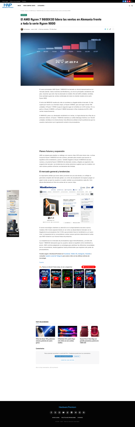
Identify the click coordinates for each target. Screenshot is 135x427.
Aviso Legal (5, 1)
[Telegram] (23, 101)
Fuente (41, 262)
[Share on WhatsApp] (107, 29)
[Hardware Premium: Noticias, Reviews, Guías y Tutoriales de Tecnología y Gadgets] (8, 6)
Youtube (87, 254)
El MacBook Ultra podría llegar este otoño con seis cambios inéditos (66, 341)
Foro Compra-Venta (29, 6)
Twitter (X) (74, 254)
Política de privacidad (15, 1)
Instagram (81, 254)
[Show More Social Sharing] (113, 29)
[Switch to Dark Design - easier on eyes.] (129, 5)
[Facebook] (23, 93)
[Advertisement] (67, 136)
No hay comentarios (44, 29)
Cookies (24, 1)
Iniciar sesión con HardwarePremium (64, 356)
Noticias (27, 10)
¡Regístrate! (76, 356)
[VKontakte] (23, 119)
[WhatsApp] (23, 112)
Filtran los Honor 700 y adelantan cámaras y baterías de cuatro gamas (45, 341)
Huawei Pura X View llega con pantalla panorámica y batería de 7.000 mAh (89, 341)
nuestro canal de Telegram (54, 256)
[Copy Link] (110, 29)
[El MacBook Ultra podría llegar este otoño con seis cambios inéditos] (67, 331)
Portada (22, 10)
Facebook (67, 254)
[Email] (23, 108)
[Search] (132, 5)
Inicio (19, 6)
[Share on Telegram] (105, 29)
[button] (44, 278)
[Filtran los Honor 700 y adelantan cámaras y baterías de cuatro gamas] (45, 331)
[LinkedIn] (23, 104)
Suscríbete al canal (89, 267)
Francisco (27, 29)
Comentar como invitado (67, 360)
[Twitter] (23, 97)
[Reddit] (23, 116)
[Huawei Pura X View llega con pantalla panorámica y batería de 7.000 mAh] (89, 331)
